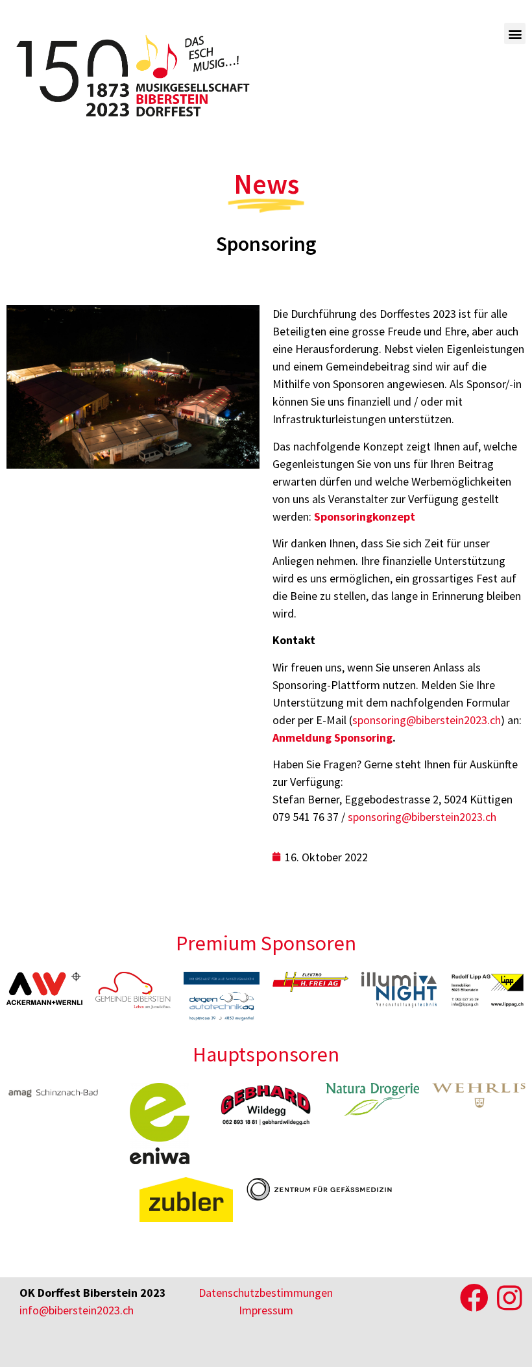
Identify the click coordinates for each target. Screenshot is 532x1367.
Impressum (266, 1310)
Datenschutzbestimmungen (266, 1292)
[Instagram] (509, 1298)
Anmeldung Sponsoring (332, 737)
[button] (515, 33)
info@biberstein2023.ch (76, 1310)
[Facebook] (474, 1298)
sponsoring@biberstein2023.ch (426, 719)
